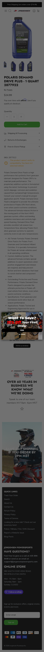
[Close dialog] (40, 314)
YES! (22, 330)
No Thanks (22, 334)
